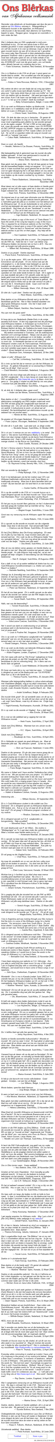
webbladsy (35, 433)
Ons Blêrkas (16, 26)
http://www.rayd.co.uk (26, 1374)
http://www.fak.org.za (27, 379)
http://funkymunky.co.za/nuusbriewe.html (32, 1347)
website (38, 1218)
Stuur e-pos (37, 1436)
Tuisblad (17, 1436)
